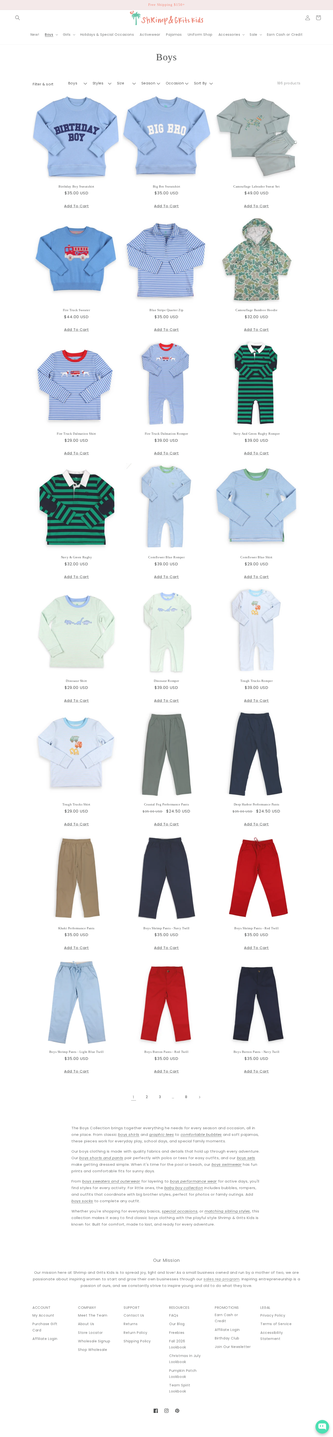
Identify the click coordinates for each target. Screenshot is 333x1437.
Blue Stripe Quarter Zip (166, 310)
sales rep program (221, 1279)
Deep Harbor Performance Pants (256, 804)
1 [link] (133, 1097)
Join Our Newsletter (233, 1346)
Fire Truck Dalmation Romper (166, 433)
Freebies (177, 1332)
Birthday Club (227, 1338)
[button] (17, 17)
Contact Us (134, 1315)
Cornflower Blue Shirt (256, 557)
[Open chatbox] (322, 1427)
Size (120, 83)
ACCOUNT (41, 1307)
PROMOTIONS (227, 1307)
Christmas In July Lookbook (185, 1358)
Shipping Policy (137, 1341)
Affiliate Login (45, 1338)
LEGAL (265, 1307)
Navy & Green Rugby (76, 557)
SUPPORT (132, 1307)
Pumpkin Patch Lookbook (183, 1373)
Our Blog (177, 1323)
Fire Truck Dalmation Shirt (76, 433)
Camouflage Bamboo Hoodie (256, 310)
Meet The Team (93, 1315)
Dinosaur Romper (166, 681)
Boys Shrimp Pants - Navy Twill (166, 928)
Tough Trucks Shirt (76, 804)
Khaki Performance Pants (76, 928)
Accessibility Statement (271, 1335)
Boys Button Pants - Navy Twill (257, 1052)
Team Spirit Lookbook (179, 1388)
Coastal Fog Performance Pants (166, 804)
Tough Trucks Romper (256, 681)
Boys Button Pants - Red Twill (166, 1052)
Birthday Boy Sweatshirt (76, 186)
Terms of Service (276, 1323)
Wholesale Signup (94, 1341)
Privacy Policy (272, 1315)
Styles (98, 83)
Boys (72, 83)
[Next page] (199, 1097)
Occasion (175, 83)
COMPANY (87, 1307)
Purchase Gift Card (45, 1326)
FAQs (173, 1315)
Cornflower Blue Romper (166, 557)
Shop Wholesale (92, 1349)
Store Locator (90, 1332)
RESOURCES (179, 1307)
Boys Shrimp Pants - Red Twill (256, 928)
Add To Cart (76, 205)
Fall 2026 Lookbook (177, 1344)
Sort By (200, 83)
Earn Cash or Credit (226, 1317)
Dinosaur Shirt (76, 681)
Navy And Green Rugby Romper (256, 433)
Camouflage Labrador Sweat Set (256, 186)
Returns (130, 1323)
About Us (86, 1323)
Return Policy (135, 1332)
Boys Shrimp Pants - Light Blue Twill (76, 1052)
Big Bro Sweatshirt (166, 186)
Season (148, 83)
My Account (43, 1315)
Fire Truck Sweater (76, 310)
